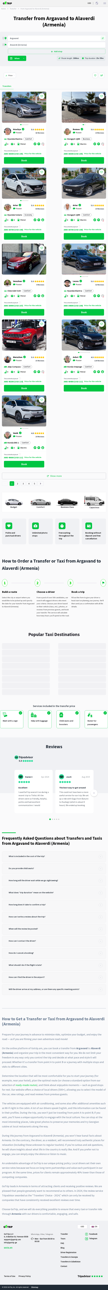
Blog (62, 1248)
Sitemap (34, 1287)
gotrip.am (8, 1248)
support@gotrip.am (12, 1239)
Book (24, 160)
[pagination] (5, 483)
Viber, (42, 1234)
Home (3, 8)
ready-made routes (26, 1085)
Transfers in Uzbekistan (70, 1262)
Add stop (58, 51)
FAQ (62, 1243)
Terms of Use (9, 1276)
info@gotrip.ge (10, 1243)
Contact (64, 1266)
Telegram (49, 1234)
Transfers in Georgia (69, 1257)
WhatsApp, (35, 1234)
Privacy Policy (25, 1276)
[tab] (54, 856)
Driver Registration (68, 1252)
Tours (63, 1239)
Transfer (13, 8)
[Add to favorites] (42, 96)
